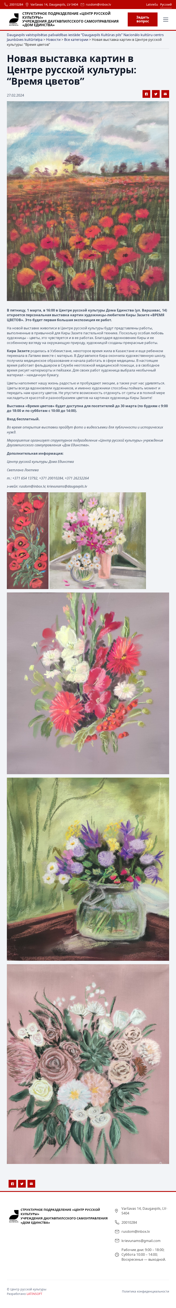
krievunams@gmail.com (141, 1240)
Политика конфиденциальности (145, 1291)
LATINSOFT (34, 1294)
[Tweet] (156, 94)
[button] (165, 19)
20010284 (16, 4)
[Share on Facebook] (146, 94)
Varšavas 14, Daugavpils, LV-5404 (54, 4)
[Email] (165, 94)
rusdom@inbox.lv (98, 4)
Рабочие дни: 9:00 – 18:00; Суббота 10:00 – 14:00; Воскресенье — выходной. (143, 1254)
